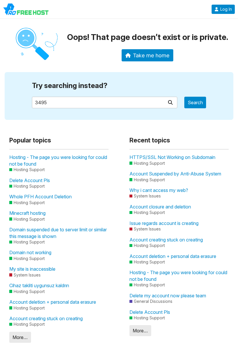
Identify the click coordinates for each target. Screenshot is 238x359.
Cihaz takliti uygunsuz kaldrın (39, 285)
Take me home (151, 55)
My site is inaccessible (32, 269)
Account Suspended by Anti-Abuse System (175, 174)
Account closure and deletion (160, 207)
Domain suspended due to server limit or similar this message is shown (58, 233)
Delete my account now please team (167, 295)
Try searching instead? (69, 85)
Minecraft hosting (27, 213)
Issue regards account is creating (164, 223)
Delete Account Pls (29, 180)
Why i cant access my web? (158, 190)
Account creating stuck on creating (46, 318)
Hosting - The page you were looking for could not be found (58, 160)
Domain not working (30, 252)
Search (195, 102)
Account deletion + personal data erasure (52, 302)
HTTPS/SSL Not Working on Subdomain (172, 157)
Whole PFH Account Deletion (40, 196)
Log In (226, 9)
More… (20, 337)
